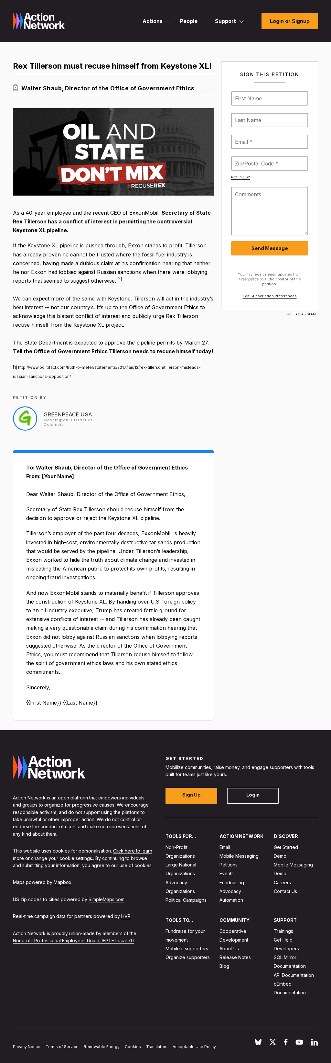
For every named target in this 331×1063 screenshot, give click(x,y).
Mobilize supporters (187, 948)
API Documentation (294, 975)
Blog (224, 966)
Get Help (283, 940)
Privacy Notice (26, 1046)
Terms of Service (62, 1046)
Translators (156, 1046)
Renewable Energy (102, 1046)
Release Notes (235, 957)
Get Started (286, 847)
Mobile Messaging (239, 856)
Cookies (133, 1046)
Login (253, 794)
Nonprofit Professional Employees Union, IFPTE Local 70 (73, 940)
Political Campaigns (186, 900)
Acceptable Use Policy (194, 1046)
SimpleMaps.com (106, 899)
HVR (126, 916)
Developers (286, 948)
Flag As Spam (304, 314)
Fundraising (231, 882)
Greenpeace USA (68, 414)
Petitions (228, 864)
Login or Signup (290, 21)
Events (226, 873)
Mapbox (62, 882)
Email (224, 847)
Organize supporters (188, 957)
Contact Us (285, 891)
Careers (282, 882)
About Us (229, 948)
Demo (280, 856)
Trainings (283, 931)
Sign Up (191, 794)
